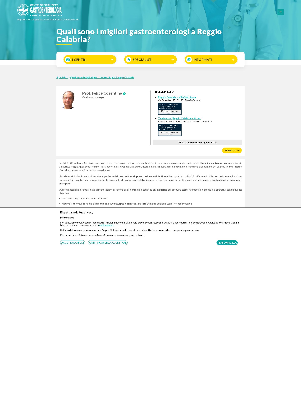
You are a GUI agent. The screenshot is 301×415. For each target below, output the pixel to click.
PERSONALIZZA (227, 242)
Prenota (230, 150)
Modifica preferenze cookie (169, 112)
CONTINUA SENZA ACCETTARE (108, 242)
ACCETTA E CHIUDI (72, 242)
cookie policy (106, 224)
